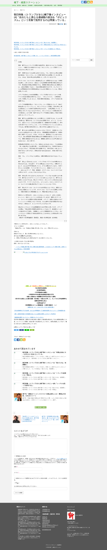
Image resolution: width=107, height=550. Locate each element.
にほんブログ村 (44, 252)
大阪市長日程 (46, 522)
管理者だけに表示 (21, 456)
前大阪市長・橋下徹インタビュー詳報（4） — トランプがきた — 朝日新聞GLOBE (37, 55)
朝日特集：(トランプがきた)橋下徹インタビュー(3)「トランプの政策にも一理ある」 (37, 49)
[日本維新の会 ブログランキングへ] (18, 252)
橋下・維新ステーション (27, 2)
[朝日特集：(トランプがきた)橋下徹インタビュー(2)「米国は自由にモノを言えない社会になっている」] (18, 355)
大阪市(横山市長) (48, 5)
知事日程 (44, 518)
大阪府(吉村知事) (38, 5)
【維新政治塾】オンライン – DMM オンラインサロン (29, 317)
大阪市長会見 (46, 520)
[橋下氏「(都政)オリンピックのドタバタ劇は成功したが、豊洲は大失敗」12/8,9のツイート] (18, 397)
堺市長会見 (45, 523)
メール (16, 472)
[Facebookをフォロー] (85, 2)
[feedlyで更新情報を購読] (88, 2)
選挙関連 (60, 5)
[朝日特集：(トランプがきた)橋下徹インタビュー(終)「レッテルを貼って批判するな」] (18, 387)
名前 (16, 466)
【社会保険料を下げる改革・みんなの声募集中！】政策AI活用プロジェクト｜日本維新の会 (39, 310)
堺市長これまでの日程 (48, 526)
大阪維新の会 (46, 509)
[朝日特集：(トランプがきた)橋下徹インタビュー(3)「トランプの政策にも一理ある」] (18, 376)
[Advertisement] (40, 33)
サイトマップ (71, 506)
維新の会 (24, 5)
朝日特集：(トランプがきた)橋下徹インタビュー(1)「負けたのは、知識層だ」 (36, 42)
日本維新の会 (46, 511)
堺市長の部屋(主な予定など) (50, 525)
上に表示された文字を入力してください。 (26, 486)
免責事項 (59, 545)
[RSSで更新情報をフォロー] (91, 2)
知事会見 (44, 517)
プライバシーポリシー (51, 545)
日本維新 (30, 5)
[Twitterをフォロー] (82, 2)
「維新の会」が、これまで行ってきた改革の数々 (40, 307)
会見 (55, 5)
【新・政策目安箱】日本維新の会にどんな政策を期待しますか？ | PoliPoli (35, 314)
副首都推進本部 (46, 529)
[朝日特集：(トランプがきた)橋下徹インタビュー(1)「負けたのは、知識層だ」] (18, 366)
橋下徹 (19, 5)
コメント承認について (62, 458)
